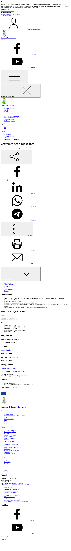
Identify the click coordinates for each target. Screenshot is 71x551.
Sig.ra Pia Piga (6, 350)
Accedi (3, 131)
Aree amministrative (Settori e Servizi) (14, 415)
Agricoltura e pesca (9, 453)
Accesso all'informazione (11, 117)
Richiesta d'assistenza (10, 492)
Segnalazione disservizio (11, 491)
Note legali (7, 498)
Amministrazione (9, 136)
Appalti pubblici (8, 436)
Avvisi (6, 463)
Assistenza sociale (9, 119)
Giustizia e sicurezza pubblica (12, 446)
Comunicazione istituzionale (12, 116)
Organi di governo (9, 414)
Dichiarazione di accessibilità (12, 500)
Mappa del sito (5, 536)
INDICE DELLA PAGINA (7, 280)
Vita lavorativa (8, 433)
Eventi (6, 472)
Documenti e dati (9, 423)
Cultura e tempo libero (10, 432)
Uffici (5, 137)
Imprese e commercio (10, 435)
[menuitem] (20, 178)
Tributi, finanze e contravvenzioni (13, 447)
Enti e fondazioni (9, 419)
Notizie (6, 460)
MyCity (4, 539)
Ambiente (7, 449)
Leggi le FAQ (8, 487)
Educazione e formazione (11, 444)
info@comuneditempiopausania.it (14, 483)
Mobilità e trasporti (9, 441)
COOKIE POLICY (6, 9)
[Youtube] (5, 128)
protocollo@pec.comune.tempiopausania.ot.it (16, 484)
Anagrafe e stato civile (10, 430)
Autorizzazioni (8, 452)
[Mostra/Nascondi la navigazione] (14, 77)
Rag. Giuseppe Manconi (9, 357)
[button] (9, 108)
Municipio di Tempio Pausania (9, 368)
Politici (6, 420)
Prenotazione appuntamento (11, 489)
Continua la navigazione (7, 12)
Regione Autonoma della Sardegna (10, 14)
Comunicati (7, 462)
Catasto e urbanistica (9, 438)
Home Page (7, 134)
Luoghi (6, 470)
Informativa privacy (9, 497)
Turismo (6, 439)
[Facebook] (5, 127)
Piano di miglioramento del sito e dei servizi (16, 501)
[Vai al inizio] (1, 391)
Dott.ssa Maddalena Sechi (10, 339)
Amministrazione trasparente (12, 495)
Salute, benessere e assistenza (12, 450)
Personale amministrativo (11, 422)
